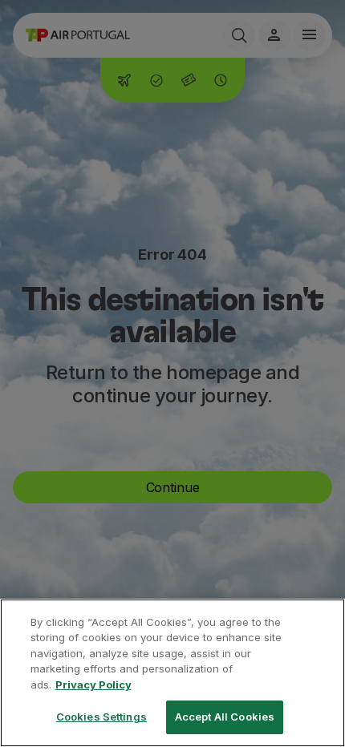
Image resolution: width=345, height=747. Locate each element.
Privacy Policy (93, 684)
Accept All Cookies (224, 716)
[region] (172, 673)
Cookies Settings (101, 716)
